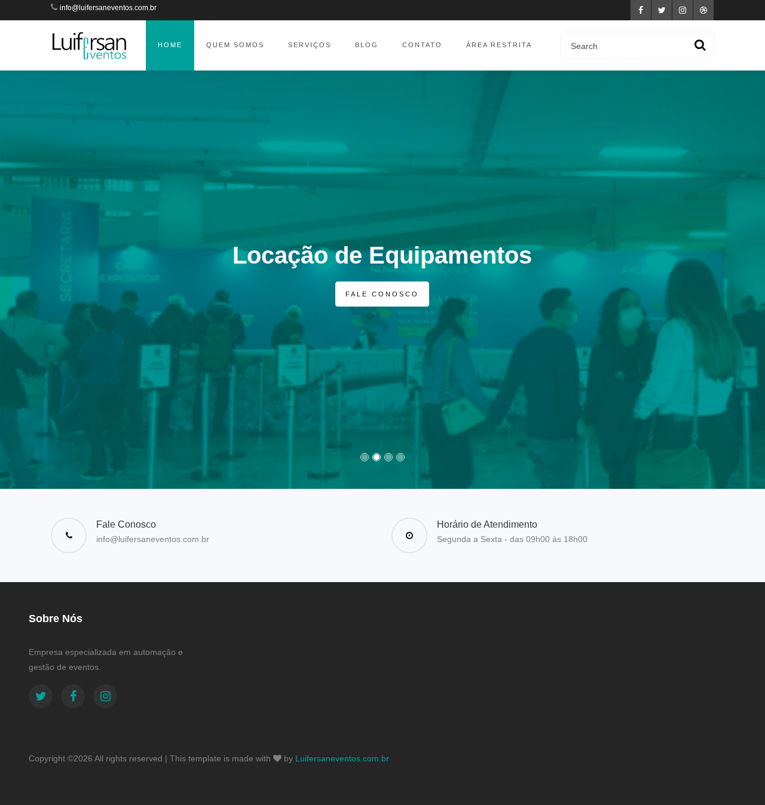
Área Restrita (499, 44)
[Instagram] (105, 696)
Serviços (309, 44)
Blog (366, 44)
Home (170, 44)
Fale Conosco (382, 294)
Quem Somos (235, 44)
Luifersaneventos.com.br (342, 758)
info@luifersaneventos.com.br (108, 8)
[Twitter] (41, 696)
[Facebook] (73, 696)
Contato (422, 44)
